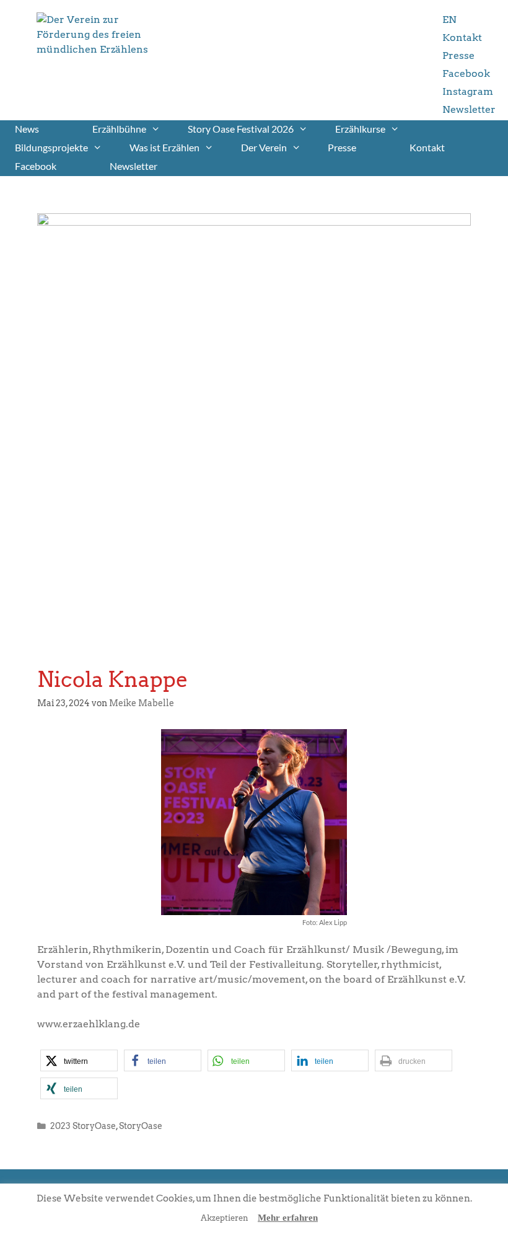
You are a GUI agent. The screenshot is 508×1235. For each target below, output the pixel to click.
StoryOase (140, 1126)
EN (449, 19)
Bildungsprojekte (51, 147)
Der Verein (264, 147)
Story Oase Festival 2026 (241, 129)
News (27, 129)
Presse (458, 55)
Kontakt (462, 37)
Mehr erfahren (288, 1218)
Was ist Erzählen (164, 147)
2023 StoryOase (83, 1126)
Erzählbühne (119, 129)
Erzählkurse (360, 129)
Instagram (467, 91)
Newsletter (469, 109)
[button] (79, 1060)
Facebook (466, 73)
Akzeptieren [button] (224, 1218)
